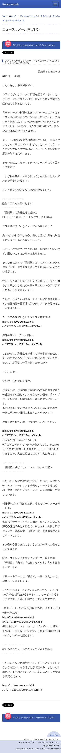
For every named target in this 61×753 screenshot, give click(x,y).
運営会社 (26, 739)
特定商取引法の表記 (51, 746)
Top (3, 16)
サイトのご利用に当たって (48, 743)
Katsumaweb (10, 4)
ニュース (12, 16)
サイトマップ (39, 739)
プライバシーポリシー (25, 743)
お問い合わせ (53, 739)
